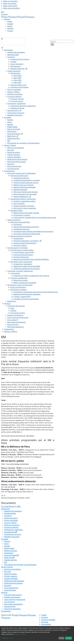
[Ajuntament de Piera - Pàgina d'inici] (13, 41)
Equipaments (6, 611)
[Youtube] (21, 17)
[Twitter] (4, 17)
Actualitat (4, 539)
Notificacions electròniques (14, 581)
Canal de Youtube (10, 555)
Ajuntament (5, 509)
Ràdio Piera (8, 558)
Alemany (10, 28)
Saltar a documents (10, 6)
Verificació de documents (13, 583)
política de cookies (20, 634)
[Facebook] (12, 17)
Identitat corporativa (11, 537)
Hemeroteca (8, 553)
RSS (2, 12)
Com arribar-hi (9, 602)
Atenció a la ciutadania (12, 569)
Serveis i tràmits (7, 567)
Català (9, 21)
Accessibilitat (46, 624)
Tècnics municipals (11, 520)
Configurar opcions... (8, 638)
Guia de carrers (10, 606)
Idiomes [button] (7, 19)
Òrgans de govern (11, 518)
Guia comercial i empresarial (14, 599)
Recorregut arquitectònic (13, 604)
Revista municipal (10, 551)
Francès (10, 31)
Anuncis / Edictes (10, 523)
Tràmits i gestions (10, 576)
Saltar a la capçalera (10, 1)
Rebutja (61, 638)
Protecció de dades (48, 620)
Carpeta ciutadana (11, 579)
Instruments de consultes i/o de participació (20, 565)
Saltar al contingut (9, 3)
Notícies (7, 541)
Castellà (10, 24)
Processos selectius (11, 527)
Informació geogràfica (12, 609)
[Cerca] (52, 44)
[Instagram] (29, 17)
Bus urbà (7, 572)
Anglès (9, 26)
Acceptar (68, 638)
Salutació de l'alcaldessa (13, 511)
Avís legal (44, 622)
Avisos (6, 544)
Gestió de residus (10, 574)
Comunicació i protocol (12, 534)
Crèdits (43, 615)
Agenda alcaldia (10, 513)
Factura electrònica (11, 588)
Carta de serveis (10, 590)
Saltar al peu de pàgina (11, 8)
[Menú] (2, 48)
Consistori (8, 516)
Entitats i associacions (12, 597)
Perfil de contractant (11, 525)
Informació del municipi (13, 595)
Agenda (7, 546)
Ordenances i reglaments (13, 530)
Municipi (4, 592)
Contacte (4, 14)
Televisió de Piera (10, 560)
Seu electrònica (9, 532)
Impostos (7, 585)
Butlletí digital (9, 548)
